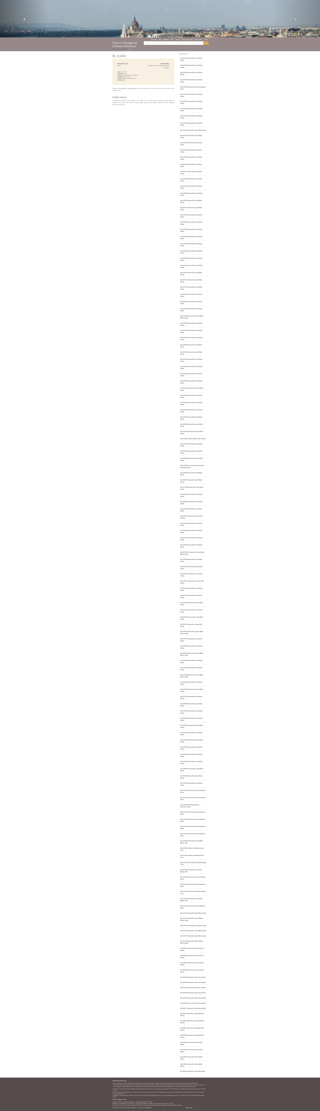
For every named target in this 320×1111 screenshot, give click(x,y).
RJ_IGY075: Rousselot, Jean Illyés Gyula (191, 611)
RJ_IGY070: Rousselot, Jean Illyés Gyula (191, 575)
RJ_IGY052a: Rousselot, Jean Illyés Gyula (191, 425)
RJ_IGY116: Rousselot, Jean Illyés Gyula (193, 930)
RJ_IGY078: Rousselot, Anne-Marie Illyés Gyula (191, 632)
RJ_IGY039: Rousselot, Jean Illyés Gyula (191, 331)
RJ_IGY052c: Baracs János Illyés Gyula (193, 438)
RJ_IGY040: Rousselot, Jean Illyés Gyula (191, 338)
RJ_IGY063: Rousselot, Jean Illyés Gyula (191, 524)
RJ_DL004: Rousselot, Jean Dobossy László (192, 971)
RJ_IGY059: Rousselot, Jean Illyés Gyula (191, 495)
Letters (159, 39)
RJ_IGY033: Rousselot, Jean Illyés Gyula (191, 288)
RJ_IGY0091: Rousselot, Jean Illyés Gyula (191, 726)
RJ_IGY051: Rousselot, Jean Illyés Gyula (191, 418)
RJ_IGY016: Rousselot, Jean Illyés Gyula (191, 165)
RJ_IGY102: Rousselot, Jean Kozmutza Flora (192, 813)
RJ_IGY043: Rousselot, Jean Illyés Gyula (191, 360)
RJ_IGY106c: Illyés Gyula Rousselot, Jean (192, 856)
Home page (153, 39)
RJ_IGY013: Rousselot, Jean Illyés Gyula (191, 143)
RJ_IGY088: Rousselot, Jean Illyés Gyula (191, 705)
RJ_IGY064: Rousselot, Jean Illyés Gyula (191, 531)
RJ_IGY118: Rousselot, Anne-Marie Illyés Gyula (191, 942)
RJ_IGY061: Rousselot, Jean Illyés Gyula (191, 510)
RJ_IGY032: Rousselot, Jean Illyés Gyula (191, 281)
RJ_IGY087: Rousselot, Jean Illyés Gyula (191, 697)
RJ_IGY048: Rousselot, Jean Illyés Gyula (191, 396)
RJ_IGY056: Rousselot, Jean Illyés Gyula (191, 474)
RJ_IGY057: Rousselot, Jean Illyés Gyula (191, 481)
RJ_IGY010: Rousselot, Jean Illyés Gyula (191, 124)
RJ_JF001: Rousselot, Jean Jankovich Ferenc (192, 1014)
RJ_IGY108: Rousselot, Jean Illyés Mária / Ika (191, 871)
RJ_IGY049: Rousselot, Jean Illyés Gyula (191, 403)
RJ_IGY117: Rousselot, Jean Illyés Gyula (193, 936)
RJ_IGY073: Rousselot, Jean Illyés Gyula (191, 596)
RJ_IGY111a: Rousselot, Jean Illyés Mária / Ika (191, 899)
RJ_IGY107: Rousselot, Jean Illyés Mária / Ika (193, 863)
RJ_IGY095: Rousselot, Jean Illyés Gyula (191, 755)
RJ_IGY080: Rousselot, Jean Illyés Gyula (191, 647)
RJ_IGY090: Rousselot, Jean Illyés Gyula (191, 719)
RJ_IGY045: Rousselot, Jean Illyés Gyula (191, 374)
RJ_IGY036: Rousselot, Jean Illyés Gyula (191, 309)
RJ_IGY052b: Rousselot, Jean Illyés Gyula (191, 432)
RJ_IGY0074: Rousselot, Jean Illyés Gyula (191, 603)
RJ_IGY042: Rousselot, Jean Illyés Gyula (191, 353)
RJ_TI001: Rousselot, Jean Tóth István (192, 1071)
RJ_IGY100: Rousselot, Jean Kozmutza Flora (192, 791)
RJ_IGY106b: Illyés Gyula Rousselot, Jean (192, 849)
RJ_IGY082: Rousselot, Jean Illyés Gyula (191, 661)
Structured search (198, 39)
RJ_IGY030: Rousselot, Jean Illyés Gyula (191, 266)
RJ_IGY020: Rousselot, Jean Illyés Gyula (191, 194)
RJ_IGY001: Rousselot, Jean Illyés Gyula (191, 59)
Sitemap (178, 39)
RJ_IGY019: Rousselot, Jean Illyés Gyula (191, 187)
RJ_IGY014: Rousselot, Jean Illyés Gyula (191, 151)
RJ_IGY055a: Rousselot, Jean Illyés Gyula (191, 459)
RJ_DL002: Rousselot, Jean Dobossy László (192, 956)
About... (172, 39)
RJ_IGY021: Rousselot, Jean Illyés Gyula (191, 201)
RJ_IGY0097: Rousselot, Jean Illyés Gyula (191, 769)
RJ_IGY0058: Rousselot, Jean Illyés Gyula (191, 488)
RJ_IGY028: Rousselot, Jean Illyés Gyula (191, 252)
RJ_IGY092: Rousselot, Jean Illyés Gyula (191, 733)
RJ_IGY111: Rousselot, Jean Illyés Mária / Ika (193, 892)
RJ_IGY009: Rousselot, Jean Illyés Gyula (191, 117)
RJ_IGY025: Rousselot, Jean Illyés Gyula (191, 230)
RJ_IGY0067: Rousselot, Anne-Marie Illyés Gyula (192, 553)
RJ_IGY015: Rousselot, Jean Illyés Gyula (191, 158)
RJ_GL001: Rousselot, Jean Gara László (193, 977)
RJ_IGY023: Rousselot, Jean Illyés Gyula (191, 216)
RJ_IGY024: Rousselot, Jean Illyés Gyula (191, 223)
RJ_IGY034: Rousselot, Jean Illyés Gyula (191, 295)
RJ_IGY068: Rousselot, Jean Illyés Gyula (191, 560)
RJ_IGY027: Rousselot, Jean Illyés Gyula (191, 245)
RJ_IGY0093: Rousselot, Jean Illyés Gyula (191, 741)
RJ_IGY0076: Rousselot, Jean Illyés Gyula (191, 618)
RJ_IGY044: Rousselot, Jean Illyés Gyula (191, 367)
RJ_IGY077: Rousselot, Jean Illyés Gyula (191, 625)
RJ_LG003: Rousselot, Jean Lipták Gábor (191, 1058)
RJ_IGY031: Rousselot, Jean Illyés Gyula (191, 273)
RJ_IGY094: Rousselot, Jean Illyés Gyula (191, 748)
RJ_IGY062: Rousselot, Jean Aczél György (191, 517)
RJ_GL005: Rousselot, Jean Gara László (193, 998)
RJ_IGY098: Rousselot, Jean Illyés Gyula (191, 777)
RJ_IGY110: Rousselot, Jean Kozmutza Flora (192, 885)
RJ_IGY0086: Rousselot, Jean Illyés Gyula (191, 690)
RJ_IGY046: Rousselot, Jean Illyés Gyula (191, 382)
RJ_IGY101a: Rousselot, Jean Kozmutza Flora (193, 798)
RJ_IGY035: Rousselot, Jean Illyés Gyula (191, 302)
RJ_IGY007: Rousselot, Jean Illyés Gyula (191, 102)
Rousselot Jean (124, 49)
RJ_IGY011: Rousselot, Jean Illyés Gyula (193, 130)
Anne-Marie (122, 88)
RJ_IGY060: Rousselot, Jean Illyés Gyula (191, 502)
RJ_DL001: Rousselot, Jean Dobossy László (192, 949)
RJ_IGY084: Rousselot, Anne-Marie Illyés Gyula (191, 676)
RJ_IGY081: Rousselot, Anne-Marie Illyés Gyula (191, 654)
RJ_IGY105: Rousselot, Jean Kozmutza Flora (192, 834)
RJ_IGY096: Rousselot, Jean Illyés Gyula (191, 762)
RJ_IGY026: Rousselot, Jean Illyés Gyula (191, 237)
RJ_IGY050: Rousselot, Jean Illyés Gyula (191, 411)
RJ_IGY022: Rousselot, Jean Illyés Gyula (191, 208)
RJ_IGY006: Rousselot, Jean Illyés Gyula (191, 95)
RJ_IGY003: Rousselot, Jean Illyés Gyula (191, 73)
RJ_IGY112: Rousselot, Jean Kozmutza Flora (192, 907)
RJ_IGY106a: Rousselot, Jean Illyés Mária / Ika (191, 842)
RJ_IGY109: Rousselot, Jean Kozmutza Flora (192, 878)
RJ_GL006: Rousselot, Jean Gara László (193, 1003)
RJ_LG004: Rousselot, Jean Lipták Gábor (191, 1065)
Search (206, 43)
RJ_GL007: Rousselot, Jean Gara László (193, 1008)
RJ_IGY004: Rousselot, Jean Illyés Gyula (191, 80)
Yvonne (114, 88)
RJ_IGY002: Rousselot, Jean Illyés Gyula (191, 66)
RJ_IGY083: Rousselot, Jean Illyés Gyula (191, 668)
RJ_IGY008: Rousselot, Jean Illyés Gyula (191, 109)
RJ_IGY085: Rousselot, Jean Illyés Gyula (191, 683)
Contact (206, 39)
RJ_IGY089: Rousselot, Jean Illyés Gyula (191, 712)
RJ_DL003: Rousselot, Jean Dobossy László (192, 963)
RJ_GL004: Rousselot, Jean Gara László (193, 992)
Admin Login (189, 1107)
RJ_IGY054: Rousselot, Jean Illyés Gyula (191, 452)
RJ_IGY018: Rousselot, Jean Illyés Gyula (191, 180)
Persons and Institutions (187, 39)
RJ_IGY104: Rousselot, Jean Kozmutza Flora (192, 827)
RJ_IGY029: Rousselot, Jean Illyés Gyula (191, 259)
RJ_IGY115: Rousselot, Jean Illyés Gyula (193, 925)
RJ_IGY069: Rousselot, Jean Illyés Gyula (191, 567)
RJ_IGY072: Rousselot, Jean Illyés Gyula (191, 589)
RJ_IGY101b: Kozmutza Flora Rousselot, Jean (189, 806)
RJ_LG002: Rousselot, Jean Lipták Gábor (191, 1050)
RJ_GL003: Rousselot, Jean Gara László (193, 987)
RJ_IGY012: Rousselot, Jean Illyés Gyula (191, 136)
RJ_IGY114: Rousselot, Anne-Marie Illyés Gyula (191, 919)
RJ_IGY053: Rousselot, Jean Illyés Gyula (191, 445)
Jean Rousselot (133, 88)
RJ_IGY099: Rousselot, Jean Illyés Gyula (191, 784)
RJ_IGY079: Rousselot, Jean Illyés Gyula (191, 640)
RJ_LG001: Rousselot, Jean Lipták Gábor (191, 1043)
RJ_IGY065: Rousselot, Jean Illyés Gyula (191, 538)
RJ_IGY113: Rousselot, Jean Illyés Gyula (193, 913)
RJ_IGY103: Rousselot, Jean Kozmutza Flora (192, 820)
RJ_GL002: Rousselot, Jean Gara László (193, 982)
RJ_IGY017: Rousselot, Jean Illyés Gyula (191, 172)
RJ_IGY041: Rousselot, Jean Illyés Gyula (191, 346)
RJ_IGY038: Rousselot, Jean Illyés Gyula (191, 324)
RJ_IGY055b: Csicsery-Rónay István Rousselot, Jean (192, 466)
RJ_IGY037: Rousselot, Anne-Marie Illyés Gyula (191, 317)
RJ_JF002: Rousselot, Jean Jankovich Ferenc (192, 1022)
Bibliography (166, 39)
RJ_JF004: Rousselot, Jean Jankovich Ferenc (192, 1036)
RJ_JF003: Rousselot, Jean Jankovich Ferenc (192, 1029)
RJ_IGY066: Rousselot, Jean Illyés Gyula (191, 546)
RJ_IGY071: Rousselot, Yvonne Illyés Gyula (192, 582)
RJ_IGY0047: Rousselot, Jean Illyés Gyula (191, 389)
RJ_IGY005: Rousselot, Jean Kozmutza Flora (193, 88)
